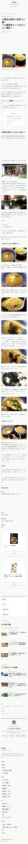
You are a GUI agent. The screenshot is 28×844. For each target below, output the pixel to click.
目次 (12, 113)
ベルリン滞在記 (5, 782)
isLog (3, 13)
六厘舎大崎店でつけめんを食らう (14, 116)
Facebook (15, 706)
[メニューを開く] (25, 2)
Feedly (3, 713)
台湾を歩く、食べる (6, 785)
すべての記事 (5, 773)
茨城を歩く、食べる (6, 791)
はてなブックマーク (8, 706)
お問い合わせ (5, 811)
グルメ (6, 13)
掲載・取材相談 (5, 809)
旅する (12, 6)
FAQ (3, 814)
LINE (3, 708)
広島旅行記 (4, 788)
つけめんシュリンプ (12, 121)
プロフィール (5, 735)
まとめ (9, 123)
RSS (7, 713)
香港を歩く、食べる (6, 793)
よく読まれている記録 (6, 770)
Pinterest (20, 706)
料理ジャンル (11, 13)
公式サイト (12, 735)
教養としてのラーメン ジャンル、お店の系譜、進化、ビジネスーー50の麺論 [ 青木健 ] (13, 575)
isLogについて (5, 803)
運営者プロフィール (6, 806)
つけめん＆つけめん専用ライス (15, 118)
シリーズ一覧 (5, 780)
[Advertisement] (14, 42)
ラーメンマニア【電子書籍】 (10, 545)
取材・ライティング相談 (20, 735)
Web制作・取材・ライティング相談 (9, 827)
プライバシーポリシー (6, 817)
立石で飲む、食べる (6, 796)
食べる (16, 6)
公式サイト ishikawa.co (7, 824)
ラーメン (15, 13)
